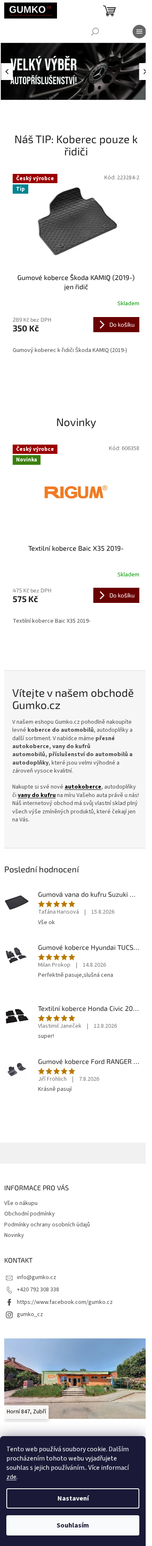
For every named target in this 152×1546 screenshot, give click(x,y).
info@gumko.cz (36, 1277)
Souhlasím (73, 1525)
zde (11, 1477)
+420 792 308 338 (38, 1289)
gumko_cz (30, 1314)
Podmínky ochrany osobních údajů (47, 1225)
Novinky (14, 1235)
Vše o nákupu (21, 1203)
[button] (8, 71)
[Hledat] (95, 31)
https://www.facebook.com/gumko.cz (65, 1302)
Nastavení (73, 1498)
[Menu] (139, 31)
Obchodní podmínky (29, 1214)
